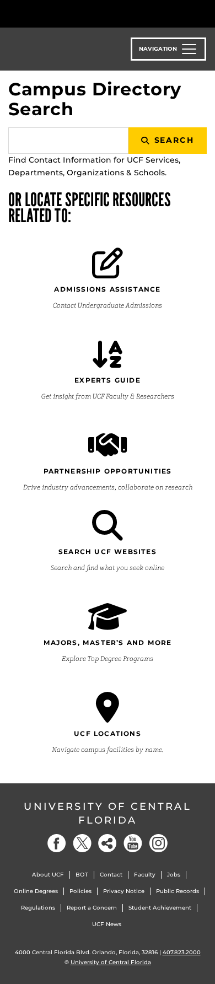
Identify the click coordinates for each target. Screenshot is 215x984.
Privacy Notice (123, 891)
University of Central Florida (107, 813)
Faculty (144, 874)
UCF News (106, 924)
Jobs (173, 874)
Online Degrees (36, 891)
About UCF (48, 874)
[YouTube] (132, 843)
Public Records (177, 891)
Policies (80, 891)
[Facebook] (56, 843)
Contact (111, 874)
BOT (82, 874)
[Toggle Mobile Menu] (204, 13)
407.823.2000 (182, 952)
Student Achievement (159, 907)
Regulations (38, 907)
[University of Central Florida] (83, 13)
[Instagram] (158, 843)
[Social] (107, 843)
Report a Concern (92, 907)
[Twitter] (82, 843)
